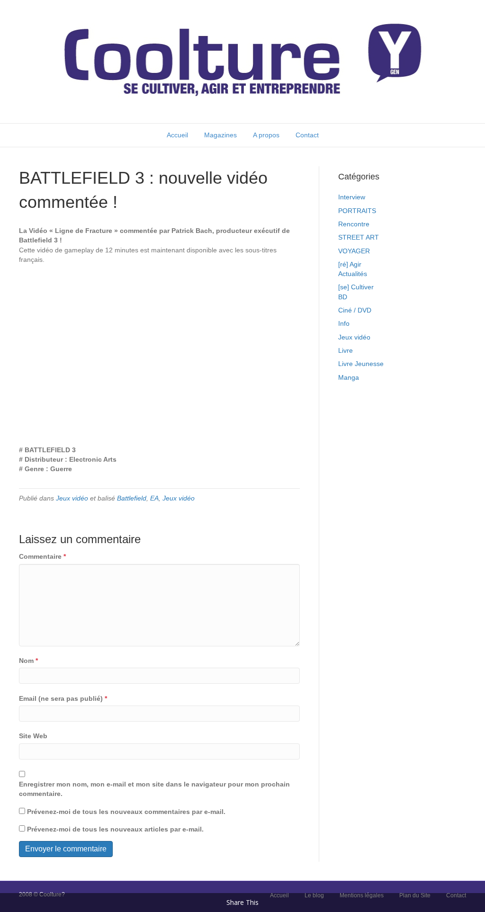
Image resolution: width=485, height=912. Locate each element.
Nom (28, 660)
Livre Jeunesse (361, 363)
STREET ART (358, 237)
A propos (266, 135)
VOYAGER (354, 251)
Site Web (33, 736)
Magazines (220, 135)
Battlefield (131, 498)
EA (154, 498)
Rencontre (353, 224)
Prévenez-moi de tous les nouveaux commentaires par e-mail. (126, 811)
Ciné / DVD (354, 310)
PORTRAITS (357, 211)
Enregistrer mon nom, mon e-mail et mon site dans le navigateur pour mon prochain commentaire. (154, 788)
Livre (345, 350)
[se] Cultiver (356, 287)
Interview (351, 197)
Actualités (352, 273)
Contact (307, 135)
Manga (348, 377)
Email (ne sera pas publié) (63, 698)
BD (342, 297)
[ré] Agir (349, 264)
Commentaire (42, 556)
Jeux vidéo (72, 498)
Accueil (177, 135)
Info (344, 323)
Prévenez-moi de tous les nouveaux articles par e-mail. (115, 829)
